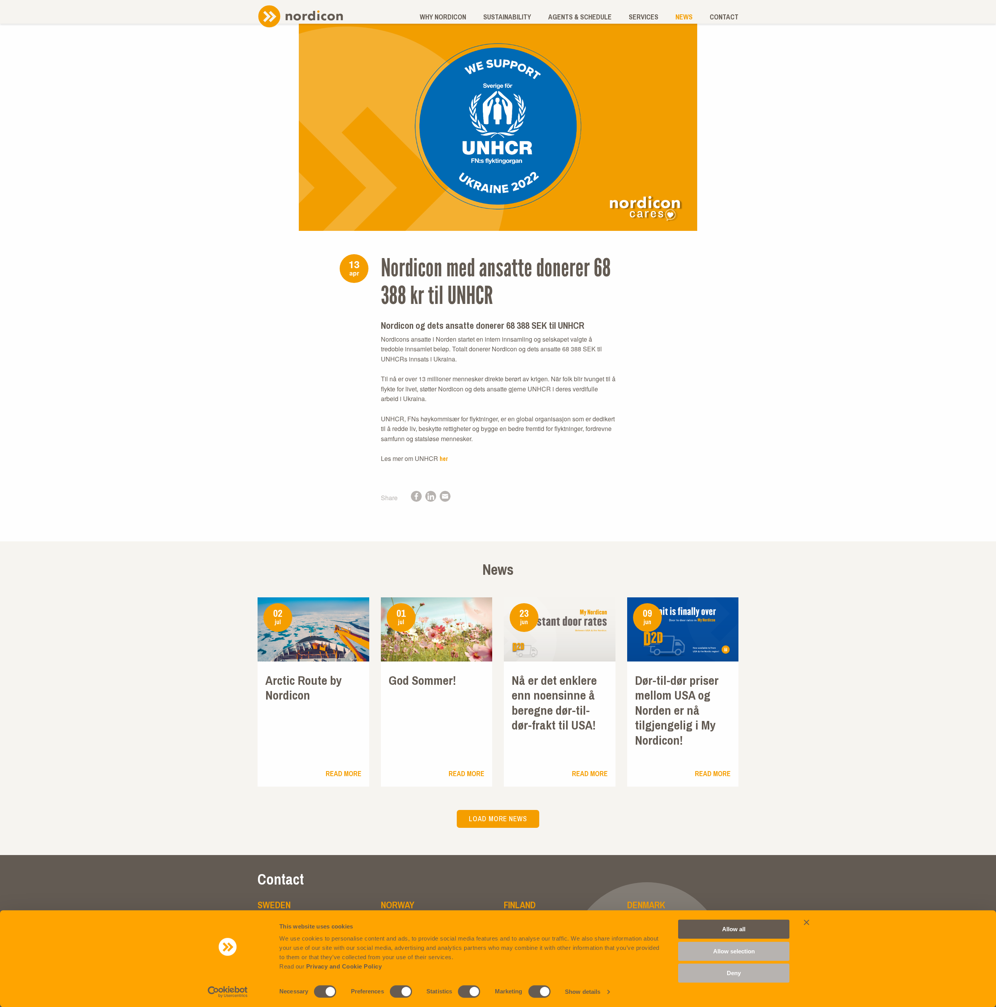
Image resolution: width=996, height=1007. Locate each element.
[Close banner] (806, 922)
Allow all (733, 929)
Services (643, 17)
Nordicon (300, 16)
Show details (582, 991)
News (684, 17)
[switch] (401, 991)
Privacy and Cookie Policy (344, 966)
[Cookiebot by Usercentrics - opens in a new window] (228, 992)
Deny (734, 973)
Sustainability (507, 17)
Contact (724, 17)
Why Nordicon (443, 17)
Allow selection (734, 951)
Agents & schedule (580, 17)
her (444, 458)
